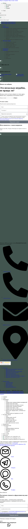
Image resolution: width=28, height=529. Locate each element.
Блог (7, 57)
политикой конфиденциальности (9, 443)
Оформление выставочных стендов (14, 31)
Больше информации (5, 445)
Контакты (8, 58)
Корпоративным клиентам (12, 51)
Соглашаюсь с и (13, 512)
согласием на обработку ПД (18, 444)
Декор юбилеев (9, 384)
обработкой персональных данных (8, 513)
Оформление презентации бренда (14, 35)
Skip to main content (13, 0)
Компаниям (5, 368)
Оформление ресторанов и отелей (14, 39)
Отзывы (8, 55)
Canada (9, 5)
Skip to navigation (4, 0)
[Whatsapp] (9, 525)
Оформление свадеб (11, 42)
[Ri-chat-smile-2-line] (16, 525)
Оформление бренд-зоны (12, 34)
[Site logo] (8, 22)
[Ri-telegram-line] (2, 525)
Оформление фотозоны (12, 30)
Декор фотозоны (10, 43)
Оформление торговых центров (14, 32)
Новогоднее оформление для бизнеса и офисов (15, 376)
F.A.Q (7, 53)
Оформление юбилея (11, 45)
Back (7, 401)
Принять (13, 445)
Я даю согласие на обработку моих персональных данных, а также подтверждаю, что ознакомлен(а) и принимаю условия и (13, 118)
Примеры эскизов (10, 54)
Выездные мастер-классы (12, 47)
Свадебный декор (9, 382)
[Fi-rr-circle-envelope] (23, 525)
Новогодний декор (10, 46)
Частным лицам (6, 381)
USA (8, 6)
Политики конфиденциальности (6, 118)
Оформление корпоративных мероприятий (16, 28)
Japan (8, 8)
